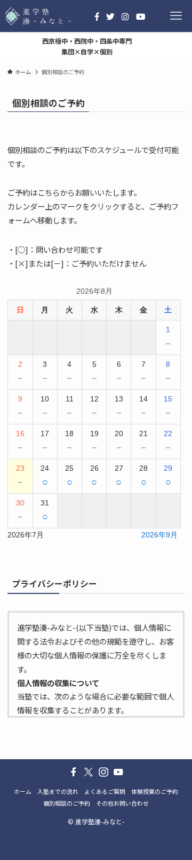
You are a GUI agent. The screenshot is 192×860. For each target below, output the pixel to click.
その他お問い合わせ (122, 803)
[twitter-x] (88, 772)
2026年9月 (159, 535)
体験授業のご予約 (154, 791)
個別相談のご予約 (66, 803)
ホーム (22, 791)
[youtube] (118, 772)
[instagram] (103, 772)
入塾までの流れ (57, 791)
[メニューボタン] (176, 16)
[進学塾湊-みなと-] (38, 16)
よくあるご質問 (104, 791)
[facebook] (73, 772)
